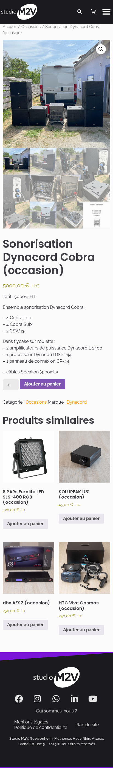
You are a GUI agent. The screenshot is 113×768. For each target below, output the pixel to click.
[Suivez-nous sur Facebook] (20, 699)
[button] (106, 11)
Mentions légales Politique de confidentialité (40, 724)
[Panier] (93, 11)
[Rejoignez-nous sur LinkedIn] (75, 699)
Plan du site (87, 724)
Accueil (10, 26)
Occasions (31, 26)
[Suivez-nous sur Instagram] (38, 699)
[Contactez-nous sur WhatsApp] (57, 699)
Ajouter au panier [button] (25, 523)
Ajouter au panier (42, 384)
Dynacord (77, 402)
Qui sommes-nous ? (56, 711)
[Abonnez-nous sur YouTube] (94, 699)
